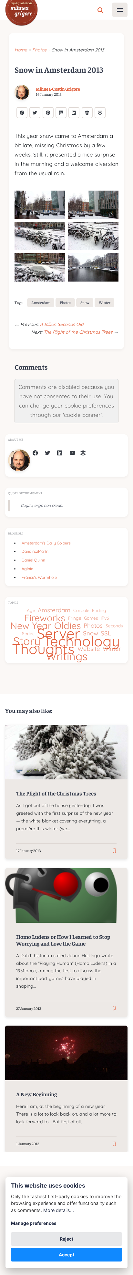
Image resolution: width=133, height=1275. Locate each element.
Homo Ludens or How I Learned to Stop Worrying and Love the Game (63, 940)
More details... (58, 1210)
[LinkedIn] (60, 454)
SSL (106, 633)
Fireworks (44, 618)
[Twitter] (47, 454)
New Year (30, 626)
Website (88, 648)
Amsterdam (40, 302)
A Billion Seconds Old (61, 324)
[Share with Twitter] (34, 112)
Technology (81, 641)
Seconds (114, 625)
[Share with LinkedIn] (73, 112)
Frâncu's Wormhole (39, 577)
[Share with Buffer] (87, 112)
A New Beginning (36, 1094)
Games (91, 618)
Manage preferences (33, 1223)
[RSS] (83, 454)
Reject (66, 1239)
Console (81, 610)
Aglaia (27, 568)
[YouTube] (72, 454)
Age (31, 610)
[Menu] (120, 10)
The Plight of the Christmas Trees (79, 332)
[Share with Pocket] (100, 112)
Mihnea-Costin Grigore (58, 88)
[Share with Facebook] (21, 112)
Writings (66, 656)
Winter (104, 302)
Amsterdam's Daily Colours (46, 543)
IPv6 (105, 618)
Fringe (74, 618)
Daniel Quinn (33, 560)
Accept (66, 1254)
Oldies (67, 626)
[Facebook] (35, 454)
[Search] (100, 9)
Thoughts (43, 649)
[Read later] (114, 851)
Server (58, 633)
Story (26, 641)
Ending (99, 610)
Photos (65, 302)
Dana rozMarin (35, 551)
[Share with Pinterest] (48, 112)
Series (28, 633)
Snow (84, 302)
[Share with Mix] (61, 112)
